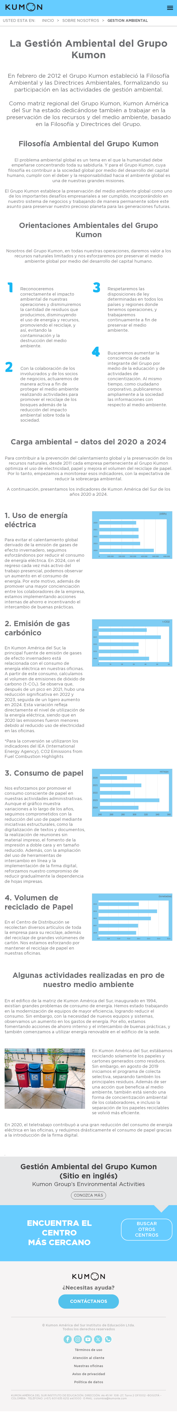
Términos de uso (88, 1350)
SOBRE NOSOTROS (80, 21)
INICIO (48, 21)
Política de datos (88, 1382)
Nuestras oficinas (88, 1366)
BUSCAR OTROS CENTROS (147, 1229)
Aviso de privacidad (88, 1374)
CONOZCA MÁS (88, 1195)
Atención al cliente (88, 1358)
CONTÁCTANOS (88, 1301)
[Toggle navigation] (170, 8)
